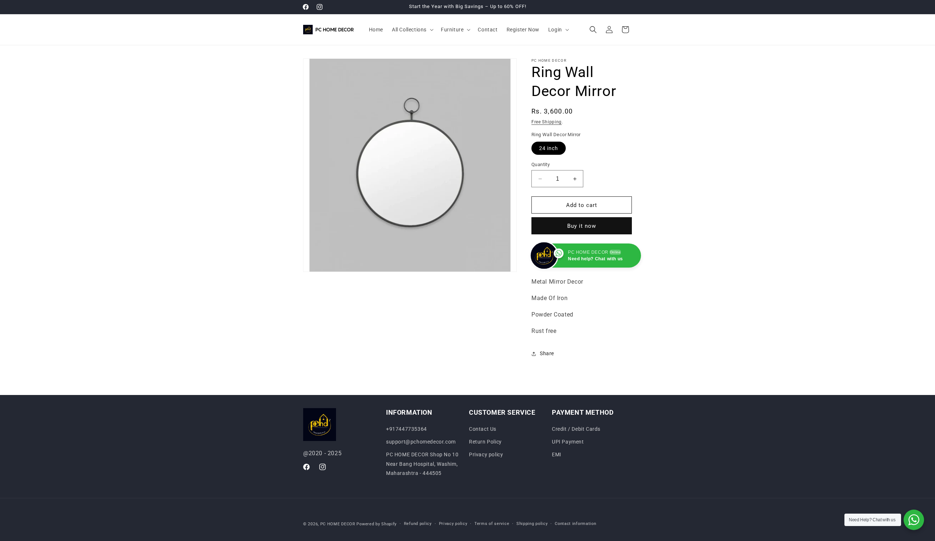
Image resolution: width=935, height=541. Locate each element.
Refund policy (418, 523)
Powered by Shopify (376, 524)
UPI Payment (568, 442)
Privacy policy (486, 455)
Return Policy (485, 442)
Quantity (540, 164)
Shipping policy (532, 523)
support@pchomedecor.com (421, 442)
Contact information (575, 523)
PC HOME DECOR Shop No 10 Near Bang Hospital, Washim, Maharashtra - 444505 (422, 464)
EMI (556, 455)
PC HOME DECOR (337, 524)
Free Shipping (546, 121)
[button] (412, 29)
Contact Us (482, 429)
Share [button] (547, 353)
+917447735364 (406, 429)
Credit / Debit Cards (576, 429)
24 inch (548, 148)
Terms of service (491, 523)
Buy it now (581, 226)
